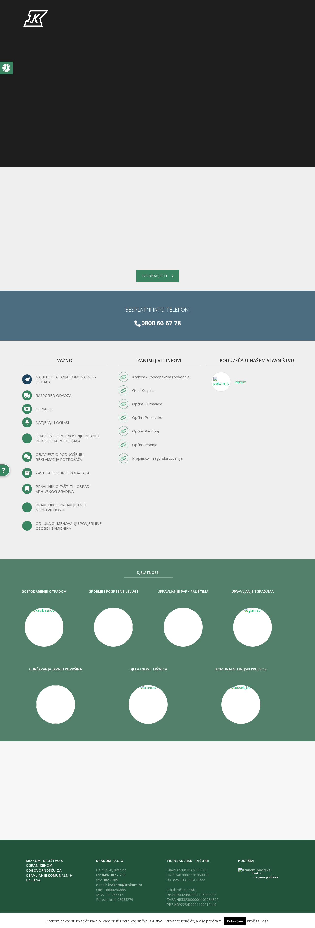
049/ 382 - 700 (113, 875)
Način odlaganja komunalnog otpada (66, 379)
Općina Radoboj (145, 431)
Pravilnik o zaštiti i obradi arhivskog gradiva (63, 489)
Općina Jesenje (144, 444)
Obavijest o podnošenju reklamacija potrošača (60, 457)
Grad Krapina (143, 390)
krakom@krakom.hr (125, 884)
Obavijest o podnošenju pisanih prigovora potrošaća (67, 438)
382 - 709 (110, 880)
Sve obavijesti (154, 275)
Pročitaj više (257, 920)
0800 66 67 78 (161, 323)
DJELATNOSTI (148, 572)
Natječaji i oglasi (52, 422)
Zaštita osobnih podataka (62, 472)
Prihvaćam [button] (235, 921)
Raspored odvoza (53, 395)
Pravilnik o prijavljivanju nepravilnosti (61, 507)
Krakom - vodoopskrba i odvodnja (160, 376)
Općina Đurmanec (147, 403)
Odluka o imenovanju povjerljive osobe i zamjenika (69, 526)
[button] (6, 68)
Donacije (44, 408)
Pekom (240, 381)
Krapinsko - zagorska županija (157, 458)
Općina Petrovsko (147, 417)
